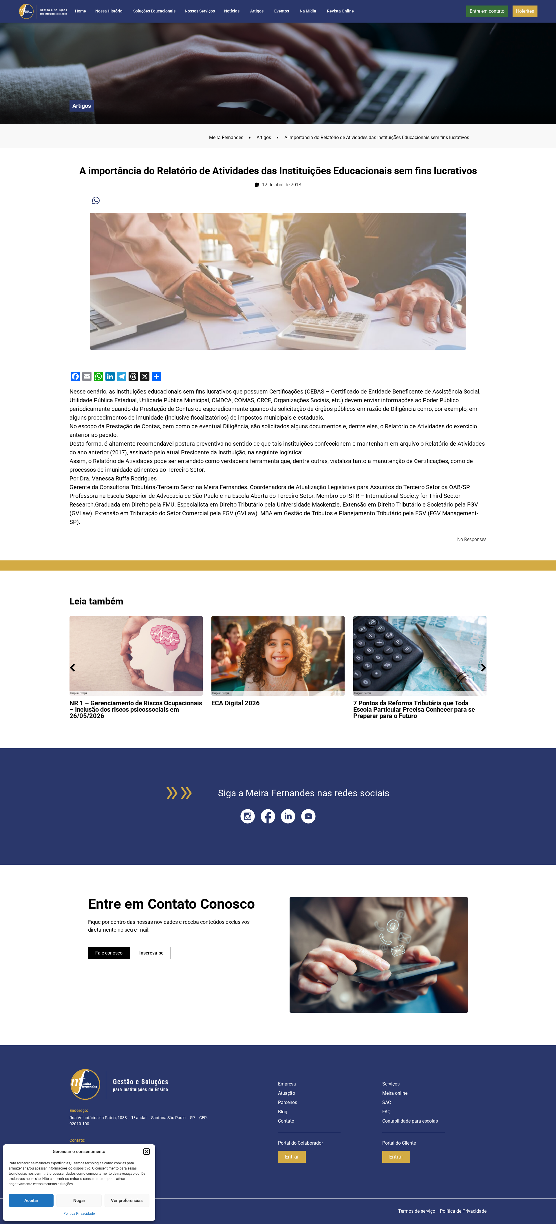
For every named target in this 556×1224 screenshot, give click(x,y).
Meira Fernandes (230, 137)
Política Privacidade (79, 1214)
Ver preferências (127, 1200)
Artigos (268, 137)
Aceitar (31, 1200)
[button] (146, 1151)
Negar (79, 1200)
